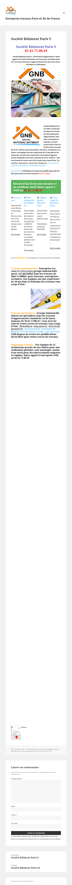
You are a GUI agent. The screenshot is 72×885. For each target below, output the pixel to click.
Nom (13, 806)
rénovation (54, 228)
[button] (17, 737)
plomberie (17, 328)
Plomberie (42, 163)
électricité (54, 326)
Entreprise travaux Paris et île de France (33, 18)
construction (54, 225)
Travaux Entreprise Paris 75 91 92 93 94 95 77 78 (36, 751)
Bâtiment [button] (24, 727)
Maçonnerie (23, 163)
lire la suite (15, 234)
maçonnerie (40, 326)
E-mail (14, 815)
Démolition (26, 326)
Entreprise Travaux (33, 749)
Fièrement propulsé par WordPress (22, 881)
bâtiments (53, 231)
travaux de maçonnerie (29, 221)
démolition (17, 211)
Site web (14, 823)
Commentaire (17, 779)
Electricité (33, 163)
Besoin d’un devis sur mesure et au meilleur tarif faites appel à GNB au (35, 187)
